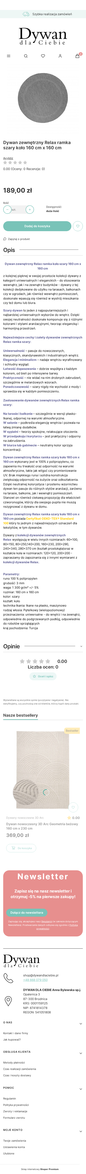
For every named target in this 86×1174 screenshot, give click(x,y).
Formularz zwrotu (14, 1117)
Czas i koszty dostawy (17, 1075)
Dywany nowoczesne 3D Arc (25, 817)
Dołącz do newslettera (26, 912)
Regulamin (46, 921)
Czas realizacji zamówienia (19, 1069)
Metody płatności (14, 1062)
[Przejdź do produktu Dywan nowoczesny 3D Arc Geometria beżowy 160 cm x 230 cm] (43, 770)
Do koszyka (25, 848)
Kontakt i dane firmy (15, 1033)
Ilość (6, 202)
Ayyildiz (8, 158)
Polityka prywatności (16, 1104)
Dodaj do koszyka (37, 226)
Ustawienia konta (14, 1147)
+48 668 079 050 (35, 980)
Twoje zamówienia (14, 1140)
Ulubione (8, 1153)
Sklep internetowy (40, 1169)
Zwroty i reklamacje (15, 1111)
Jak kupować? (12, 1039)
